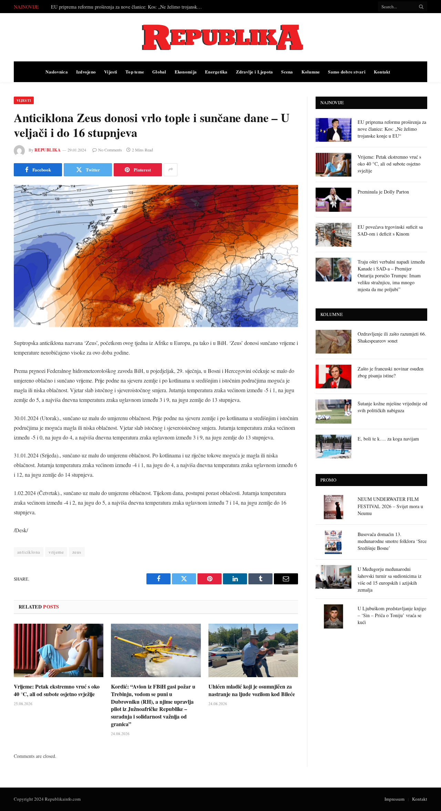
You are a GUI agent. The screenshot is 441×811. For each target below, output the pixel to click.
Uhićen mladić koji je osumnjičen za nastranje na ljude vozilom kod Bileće (251, 690)
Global (159, 71)
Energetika (216, 71)
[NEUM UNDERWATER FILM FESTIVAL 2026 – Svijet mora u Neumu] (333, 507)
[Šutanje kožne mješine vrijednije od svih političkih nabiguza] (333, 411)
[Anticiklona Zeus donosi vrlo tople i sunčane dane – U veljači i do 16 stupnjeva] (156, 256)
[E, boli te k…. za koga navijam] (333, 446)
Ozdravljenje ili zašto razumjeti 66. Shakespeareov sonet (392, 337)
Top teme (134, 71)
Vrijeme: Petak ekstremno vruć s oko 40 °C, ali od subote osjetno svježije (122, 7)
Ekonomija (186, 71)
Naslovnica (56, 71)
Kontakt (382, 71)
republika (47, 150)
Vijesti (110, 71)
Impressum (394, 799)
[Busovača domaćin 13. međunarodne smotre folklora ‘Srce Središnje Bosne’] (333, 542)
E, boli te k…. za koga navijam (388, 438)
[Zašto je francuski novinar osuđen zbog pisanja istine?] (333, 376)
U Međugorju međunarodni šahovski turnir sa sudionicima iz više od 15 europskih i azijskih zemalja (389, 579)
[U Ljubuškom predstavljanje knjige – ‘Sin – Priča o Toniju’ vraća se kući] (333, 616)
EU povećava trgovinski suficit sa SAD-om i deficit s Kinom (390, 230)
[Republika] (220, 37)
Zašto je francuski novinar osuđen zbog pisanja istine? (390, 372)
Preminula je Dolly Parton (383, 191)
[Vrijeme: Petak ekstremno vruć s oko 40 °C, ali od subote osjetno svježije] (58, 650)
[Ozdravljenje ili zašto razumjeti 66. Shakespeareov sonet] (333, 342)
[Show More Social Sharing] (170, 169)
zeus (76, 552)
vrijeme (56, 552)
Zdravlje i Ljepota (254, 71)
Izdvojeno (86, 71)
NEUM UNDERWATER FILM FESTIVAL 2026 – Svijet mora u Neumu (390, 506)
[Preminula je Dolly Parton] (333, 199)
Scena (287, 71)
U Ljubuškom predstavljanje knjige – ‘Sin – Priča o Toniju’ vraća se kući (392, 615)
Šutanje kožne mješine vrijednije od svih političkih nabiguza (392, 407)
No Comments (110, 149)
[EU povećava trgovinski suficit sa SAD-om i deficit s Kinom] (333, 235)
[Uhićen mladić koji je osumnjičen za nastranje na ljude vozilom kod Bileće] (253, 650)
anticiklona (28, 552)
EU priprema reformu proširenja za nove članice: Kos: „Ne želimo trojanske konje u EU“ (392, 129)
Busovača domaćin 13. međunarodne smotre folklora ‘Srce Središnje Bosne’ (392, 541)
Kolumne (310, 71)
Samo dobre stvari (346, 71)
